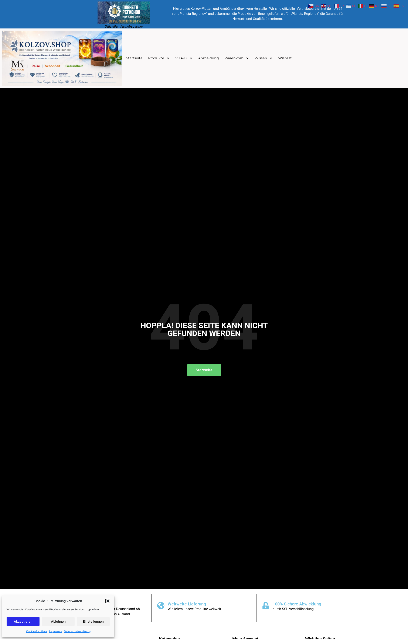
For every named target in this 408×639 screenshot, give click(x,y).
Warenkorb (234, 58)
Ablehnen (58, 621)
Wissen (261, 58)
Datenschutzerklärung (77, 631)
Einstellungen (93, 621)
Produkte (156, 58)
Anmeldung (208, 58)
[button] (108, 601)
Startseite (134, 58)
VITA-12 (181, 58)
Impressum (55, 631)
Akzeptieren (23, 621)
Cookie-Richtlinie (36, 631)
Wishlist (285, 58)
